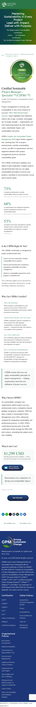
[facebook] (24, 514)
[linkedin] (3, 514)
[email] (13, 514)
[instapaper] (10, 514)
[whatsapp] (6, 514)
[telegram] (21, 514)
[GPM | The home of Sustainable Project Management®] (9, 4)
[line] (17, 514)
